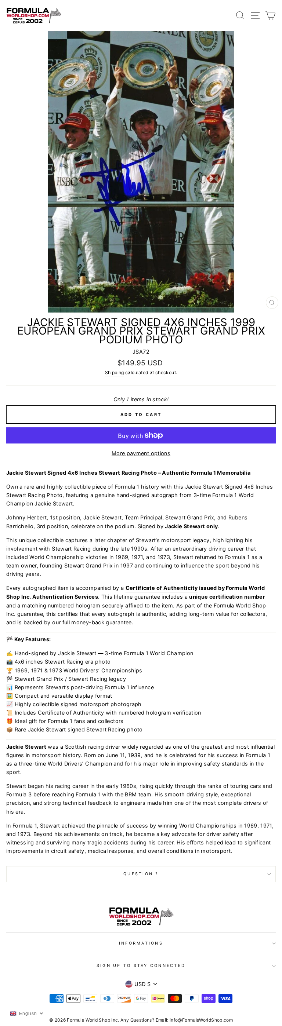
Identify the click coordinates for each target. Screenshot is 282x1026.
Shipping (114, 372)
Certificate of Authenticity (162, 588)
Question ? (141, 874)
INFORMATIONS (141, 943)
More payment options (141, 453)
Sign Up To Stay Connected (141, 965)
